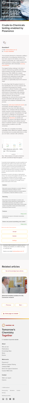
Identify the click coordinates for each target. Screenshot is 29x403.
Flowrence (12, 118)
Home (3, 7)
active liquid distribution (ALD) (16, 105)
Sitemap (3, 392)
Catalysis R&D (6, 366)
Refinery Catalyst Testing (9, 364)
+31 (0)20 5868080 (9, 51)
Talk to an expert (6, 378)
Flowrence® (5, 362)
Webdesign (4, 395)
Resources (7, 7)
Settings (14, 240)
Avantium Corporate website (10, 339)
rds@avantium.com (10, 50)
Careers (4, 380)
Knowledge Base (14, 7)
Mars (9, 395)
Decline (14, 236)
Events (4, 355)
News (3, 353)
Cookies (18, 390)
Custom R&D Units (7, 371)
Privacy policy (5, 390)
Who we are (5, 347)
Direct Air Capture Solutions (10, 368)
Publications (5, 349)
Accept (14, 231)
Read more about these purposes (9, 227)
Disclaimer (12, 390)
